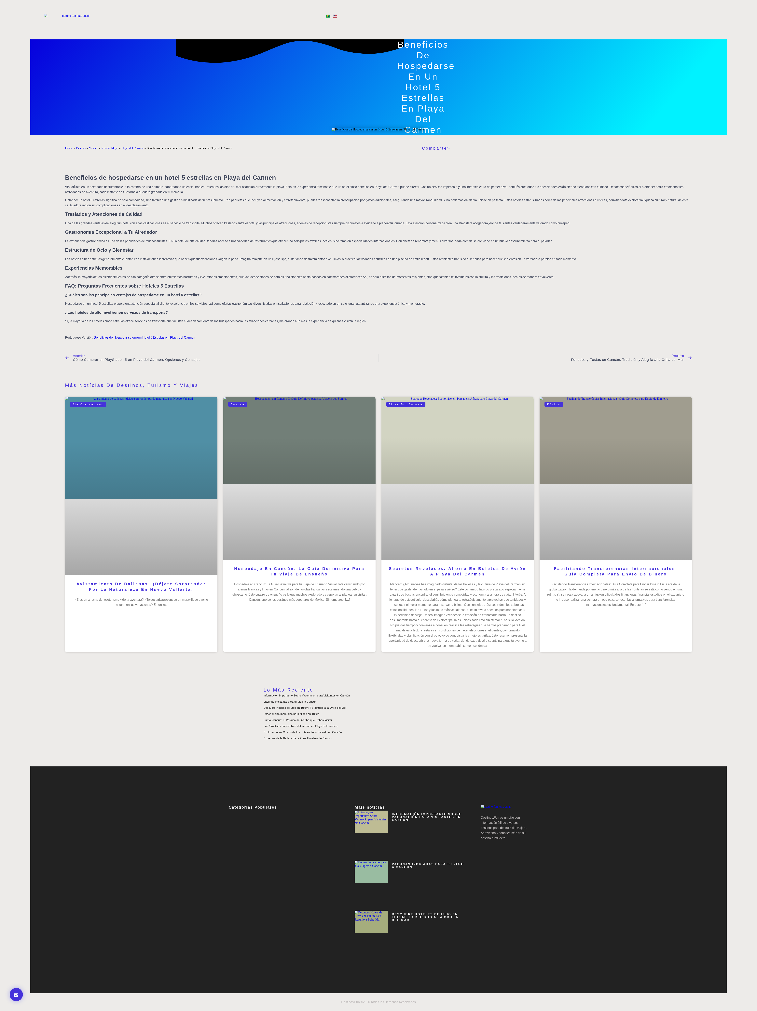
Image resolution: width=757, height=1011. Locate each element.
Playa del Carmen (132, 148)
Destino (81, 148)
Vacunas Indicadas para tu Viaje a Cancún (290, 701)
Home (69, 148)
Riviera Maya (109, 148)
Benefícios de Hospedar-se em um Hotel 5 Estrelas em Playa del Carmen (144, 337)
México (93, 148)
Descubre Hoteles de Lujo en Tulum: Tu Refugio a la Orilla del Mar (305, 707)
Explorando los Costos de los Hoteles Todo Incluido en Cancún (303, 732)
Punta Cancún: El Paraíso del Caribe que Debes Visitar (298, 719)
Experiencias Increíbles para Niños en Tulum (291, 713)
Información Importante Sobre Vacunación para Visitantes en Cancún (307, 695)
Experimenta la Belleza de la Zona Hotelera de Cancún (298, 738)
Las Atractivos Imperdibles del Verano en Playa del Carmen (300, 726)
